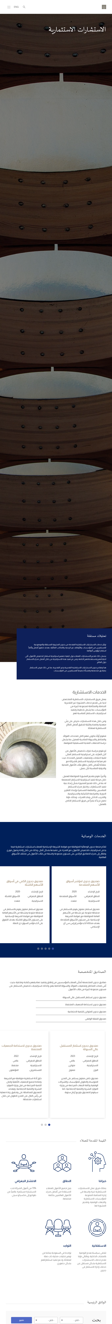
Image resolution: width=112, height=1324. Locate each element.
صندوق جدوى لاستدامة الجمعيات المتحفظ (85, 1004)
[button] (53, 949)
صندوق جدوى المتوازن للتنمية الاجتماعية (87, 1011)
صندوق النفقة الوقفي (95, 1018)
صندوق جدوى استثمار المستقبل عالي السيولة (84, 997)
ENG (16, 7)
